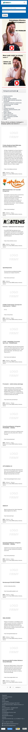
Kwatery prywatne (8, 96)
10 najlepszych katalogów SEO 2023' (11, 703)
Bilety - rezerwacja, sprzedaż (11, 116)
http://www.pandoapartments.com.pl (12, 478)
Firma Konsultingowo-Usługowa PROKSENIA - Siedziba (11, 427)
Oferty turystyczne (8, 113)
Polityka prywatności (7, 697)
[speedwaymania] (14, 257)
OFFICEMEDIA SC (7, 466)
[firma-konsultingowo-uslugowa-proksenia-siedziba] (14, 416)
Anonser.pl (4, 711)
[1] (10, 687)
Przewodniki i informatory (10, 115)
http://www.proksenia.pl (9, 439)
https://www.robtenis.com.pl (10, 240)
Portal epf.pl (5, 714)
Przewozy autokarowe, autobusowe (12, 102)
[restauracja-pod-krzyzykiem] (14, 572)
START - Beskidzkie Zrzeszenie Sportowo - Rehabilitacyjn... (11, 342)
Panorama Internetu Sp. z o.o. (9, 718)
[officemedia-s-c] (14, 456)
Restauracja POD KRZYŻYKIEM (11, 582)
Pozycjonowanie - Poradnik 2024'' (10, 707)
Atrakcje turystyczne (9, 108)
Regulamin (4, 695)
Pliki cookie (4, 698)
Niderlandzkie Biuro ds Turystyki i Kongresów (12, 190)
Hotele (5, 119)
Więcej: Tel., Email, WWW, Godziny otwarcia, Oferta (12, 174)
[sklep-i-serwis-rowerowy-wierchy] (14, 495)
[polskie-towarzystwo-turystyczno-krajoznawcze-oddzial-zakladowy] (14, 294)
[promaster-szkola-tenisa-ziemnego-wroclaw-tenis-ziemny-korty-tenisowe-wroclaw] (14, 373)
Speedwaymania (7, 267)
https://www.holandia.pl (9, 209)
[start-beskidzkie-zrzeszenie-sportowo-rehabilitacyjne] (14, 331)
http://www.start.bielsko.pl (10, 357)
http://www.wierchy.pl (9, 515)
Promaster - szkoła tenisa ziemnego (13, 384)
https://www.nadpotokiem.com (11, 677)
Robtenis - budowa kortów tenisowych (13, 226)
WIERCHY (5, 506)
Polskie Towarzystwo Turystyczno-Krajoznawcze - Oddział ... (12, 305)
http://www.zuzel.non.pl (9, 277)
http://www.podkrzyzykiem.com (11, 591)
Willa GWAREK (6, 618)
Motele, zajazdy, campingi (10, 98)
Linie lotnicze (7, 97)
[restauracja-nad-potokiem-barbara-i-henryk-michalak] (14, 650)
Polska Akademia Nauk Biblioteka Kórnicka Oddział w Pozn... (12, 146)
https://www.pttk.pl (8, 314)
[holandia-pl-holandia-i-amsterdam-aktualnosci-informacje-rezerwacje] (14, 183)
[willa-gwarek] (14, 607)
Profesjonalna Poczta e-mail (9, 712)
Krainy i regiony (7, 112)
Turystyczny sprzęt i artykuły (11, 104)
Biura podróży (7, 118)
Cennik (3, 700)
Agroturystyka (7, 105)
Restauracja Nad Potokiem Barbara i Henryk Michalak (13, 661)
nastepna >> (18, 687)
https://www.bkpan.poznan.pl (10, 169)
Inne (5, 107)
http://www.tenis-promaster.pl (10, 399)
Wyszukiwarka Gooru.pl (7, 715)
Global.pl (4, 717)
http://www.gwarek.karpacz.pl (10, 633)
